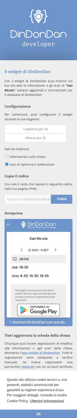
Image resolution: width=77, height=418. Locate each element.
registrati (27, 367)
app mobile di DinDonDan (41, 353)
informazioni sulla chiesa (27, 157)
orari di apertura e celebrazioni (32, 164)
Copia (62, 198)
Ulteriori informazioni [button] (47, 401)
